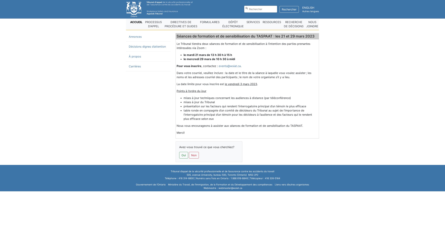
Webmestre (210, 188)
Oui (183, 155)
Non (194, 155)
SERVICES (253, 22)
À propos (135, 56)
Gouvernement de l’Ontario (151, 184)
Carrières (135, 66)
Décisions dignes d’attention (147, 46)
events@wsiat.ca (230, 66)
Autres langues (310, 11)
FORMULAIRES (210, 22)
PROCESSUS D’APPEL (153, 24)
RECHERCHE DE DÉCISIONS (294, 24)
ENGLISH (308, 7)
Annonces (141, 36)
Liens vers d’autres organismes (292, 184)
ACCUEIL (137, 22)
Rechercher (289, 9)
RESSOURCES (272, 22)
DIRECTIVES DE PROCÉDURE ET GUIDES (181, 24)
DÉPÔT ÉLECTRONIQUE (233, 24)
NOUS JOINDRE (312, 24)
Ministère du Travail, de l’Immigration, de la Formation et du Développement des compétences (220, 184)
